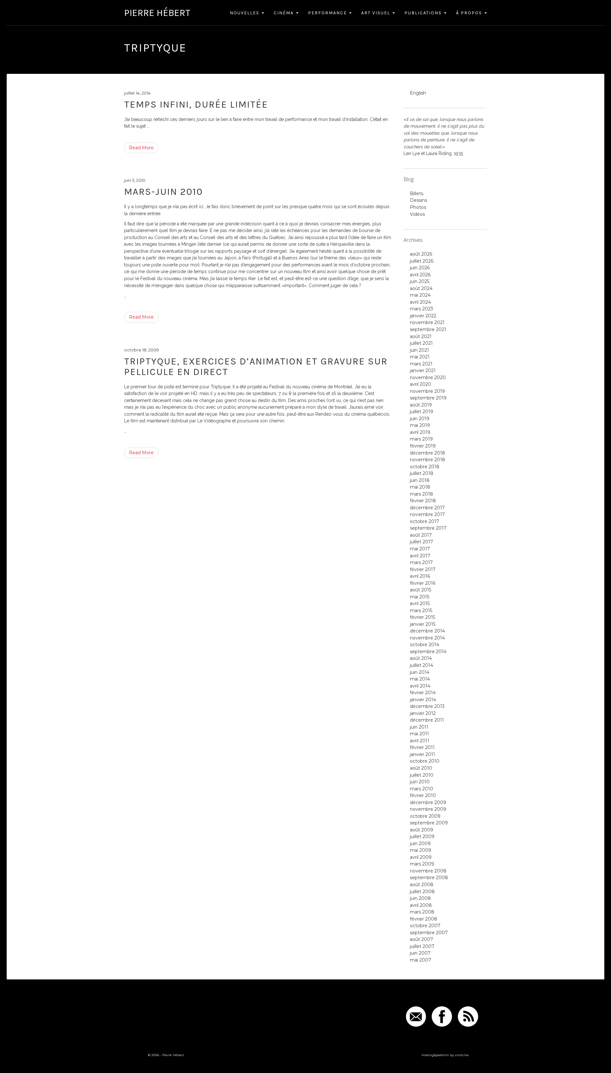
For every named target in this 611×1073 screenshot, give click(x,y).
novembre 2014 (427, 638)
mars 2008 (422, 912)
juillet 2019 (421, 411)
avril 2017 (420, 556)
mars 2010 (421, 789)
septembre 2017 (428, 528)
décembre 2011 (427, 720)
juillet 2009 (422, 836)
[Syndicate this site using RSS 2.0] (468, 1016)
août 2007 (421, 939)
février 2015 (422, 617)
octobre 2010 (424, 761)
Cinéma (284, 13)
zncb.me (462, 1055)
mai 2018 (420, 487)
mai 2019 (420, 425)
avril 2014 (420, 686)
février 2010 (423, 795)
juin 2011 (419, 727)
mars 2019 (421, 439)
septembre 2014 (428, 651)
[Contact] (416, 1016)
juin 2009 (420, 843)
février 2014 (423, 692)
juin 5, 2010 (134, 180)
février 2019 (423, 446)
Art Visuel (376, 13)
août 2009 (421, 830)
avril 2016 (420, 576)
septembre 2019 (428, 398)
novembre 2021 (427, 322)
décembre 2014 (427, 631)
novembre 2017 (427, 514)
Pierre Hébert (157, 12)
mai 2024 (420, 295)
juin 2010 (420, 782)
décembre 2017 (427, 508)
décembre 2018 (427, 453)
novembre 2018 (427, 459)
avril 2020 (420, 384)
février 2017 (423, 569)
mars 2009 (422, 864)
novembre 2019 (427, 391)
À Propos (470, 13)
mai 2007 (420, 960)
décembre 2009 (428, 802)
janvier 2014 (423, 699)
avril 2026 (420, 275)
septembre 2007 (429, 932)
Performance (328, 13)
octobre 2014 (424, 644)
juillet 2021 (421, 343)
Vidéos (417, 214)
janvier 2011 (422, 754)
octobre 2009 (425, 816)
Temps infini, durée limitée (196, 104)
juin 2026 (420, 268)
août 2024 (421, 288)
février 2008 (423, 919)
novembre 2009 (428, 809)
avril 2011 (419, 741)
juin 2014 (419, 672)
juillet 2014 (421, 665)
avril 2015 (420, 603)
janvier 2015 (422, 624)
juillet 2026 (421, 261)
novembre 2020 (428, 377)
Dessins (418, 200)
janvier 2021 (423, 370)
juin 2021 (419, 350)
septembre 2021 (428, 329)
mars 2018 (421, 494)
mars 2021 (421, 364)
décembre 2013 (427, 706)
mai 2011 (419, 734)
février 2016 (422, 583)
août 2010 (421, 768)
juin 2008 (420, 898)
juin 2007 (420, 953)
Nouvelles (245, 13)
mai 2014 (420, 679)
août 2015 (420, 590)
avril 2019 (420, 432)
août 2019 (421, 405)
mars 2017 (421, 562)
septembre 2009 (429, 823)
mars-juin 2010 (163, 191)
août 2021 (421, 336)
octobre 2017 (424, 521)
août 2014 (421, 658)
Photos (418, 207)
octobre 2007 (425, 925)
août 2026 (421, 254)
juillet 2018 (421, 473)
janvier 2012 (423, 713)
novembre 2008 (428, 871)
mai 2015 (419, 597)
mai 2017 (420, 549)
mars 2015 (421, 610)
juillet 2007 (422, 946)
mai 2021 (420, 357)
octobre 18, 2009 (141, 349)
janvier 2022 (423, 316)
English (418, 93)
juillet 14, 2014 (137, 92)
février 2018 (423, 501)
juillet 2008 (422, 891)
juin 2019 (419, 418)
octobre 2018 (424, 466)
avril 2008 (421, 905)
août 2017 (421, 535)
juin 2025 (419, 281)
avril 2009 (421, 857)
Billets (416, 193)
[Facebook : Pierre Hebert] (441, 1016)
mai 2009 (420, 850)
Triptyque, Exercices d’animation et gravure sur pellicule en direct (256, 367)
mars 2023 (421, 309)
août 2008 (421, 884)
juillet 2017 (421, 542)
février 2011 (422, 747)
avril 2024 (420, 302)
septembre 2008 (429, 877)
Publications (423, 13)
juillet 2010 (421, 775)
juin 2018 (420, 480)
